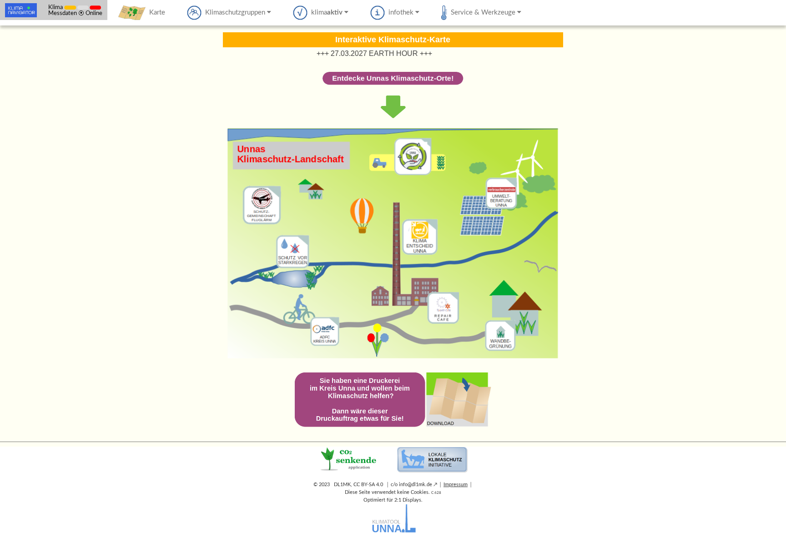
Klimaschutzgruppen (234, 12)
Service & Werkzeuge (482, 12)
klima (325, 12)
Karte (155, 12)
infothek (400, 12)
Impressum (455, 484)
